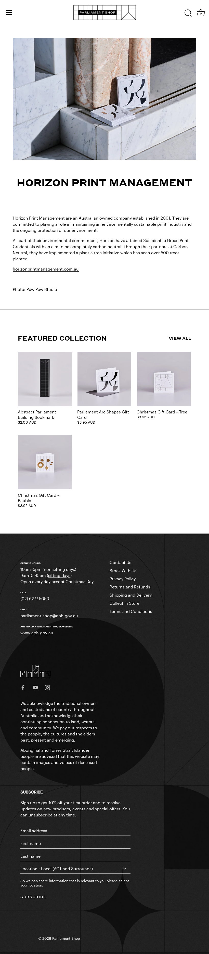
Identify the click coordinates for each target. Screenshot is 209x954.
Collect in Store (124, 603)
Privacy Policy (123, 578)
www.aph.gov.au (36, 632)
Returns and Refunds (130, 586)
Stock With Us (123, 570)
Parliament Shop (66, 938)
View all (180, 338)
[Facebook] (22, 686)
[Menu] (9, 12)
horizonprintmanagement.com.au (46, 268)
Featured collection (62, 338)
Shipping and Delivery (131, 595)
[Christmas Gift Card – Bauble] (45, 462)
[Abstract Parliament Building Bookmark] (45, 379)
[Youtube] (35, 686)
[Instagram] (47, 686)
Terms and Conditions (131, 611)
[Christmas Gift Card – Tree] (164, 379)
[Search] (188, 13)
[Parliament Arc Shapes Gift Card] (104, 379)
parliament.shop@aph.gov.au (49, 615)
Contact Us (120, 562)
